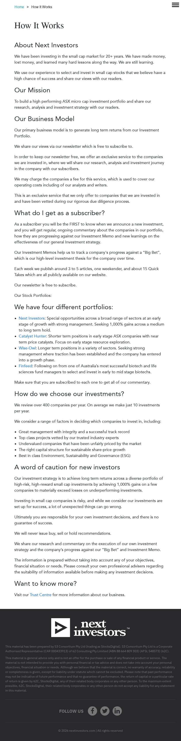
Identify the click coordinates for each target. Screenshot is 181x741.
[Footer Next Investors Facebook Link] (92, 711)
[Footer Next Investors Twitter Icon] (104, 711)
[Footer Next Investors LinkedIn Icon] (117, 711)
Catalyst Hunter (32, 336)
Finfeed (25, 366)
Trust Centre (40, 594)
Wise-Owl (27, 348)
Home (19, 6)
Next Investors (32, 318)
